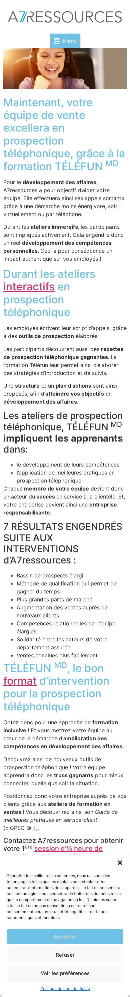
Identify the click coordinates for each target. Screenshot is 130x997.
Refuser (65, 955)
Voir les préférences (65, 973)
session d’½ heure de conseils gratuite (53, 852)
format (20, 680)
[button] (120, 862)
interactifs (29, 286)
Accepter (65, 936)
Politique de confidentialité (65, 988)
